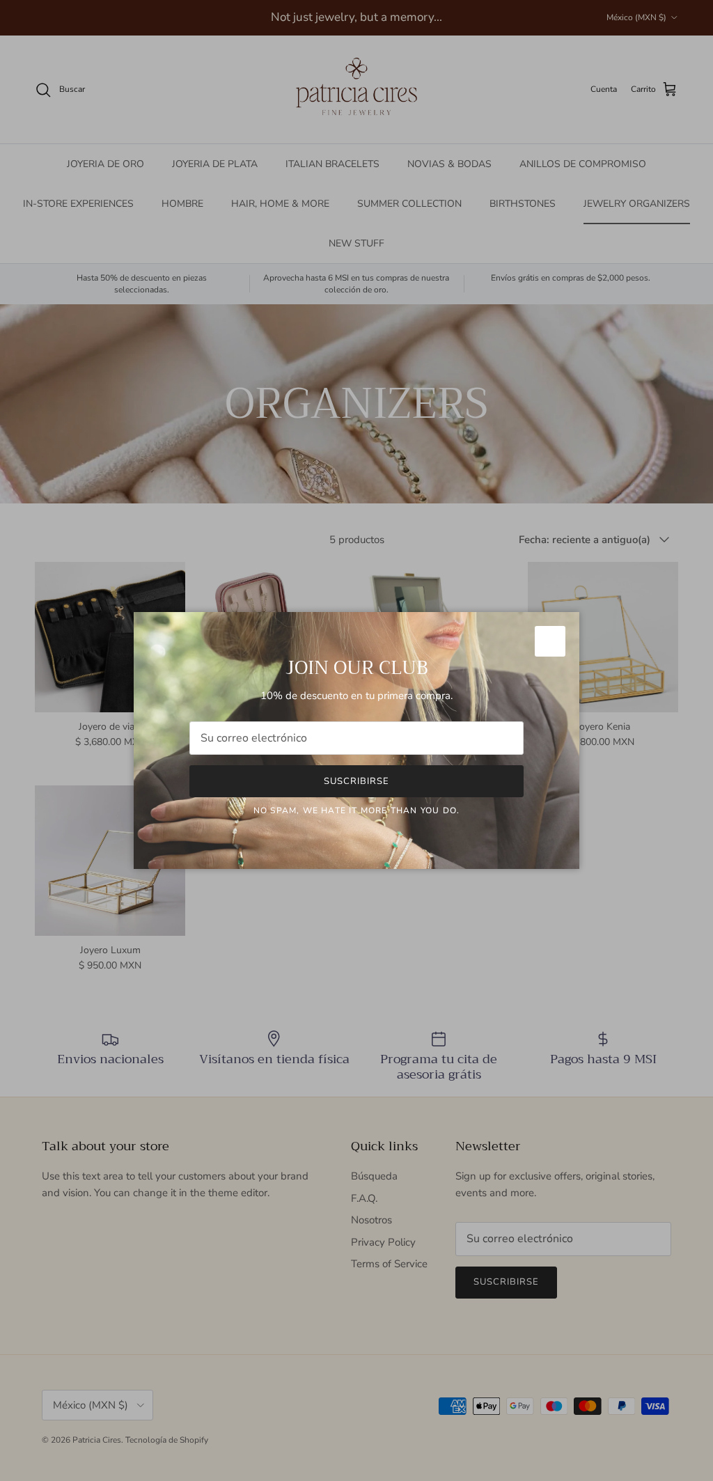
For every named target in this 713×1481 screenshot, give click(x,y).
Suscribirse (356, 781)
